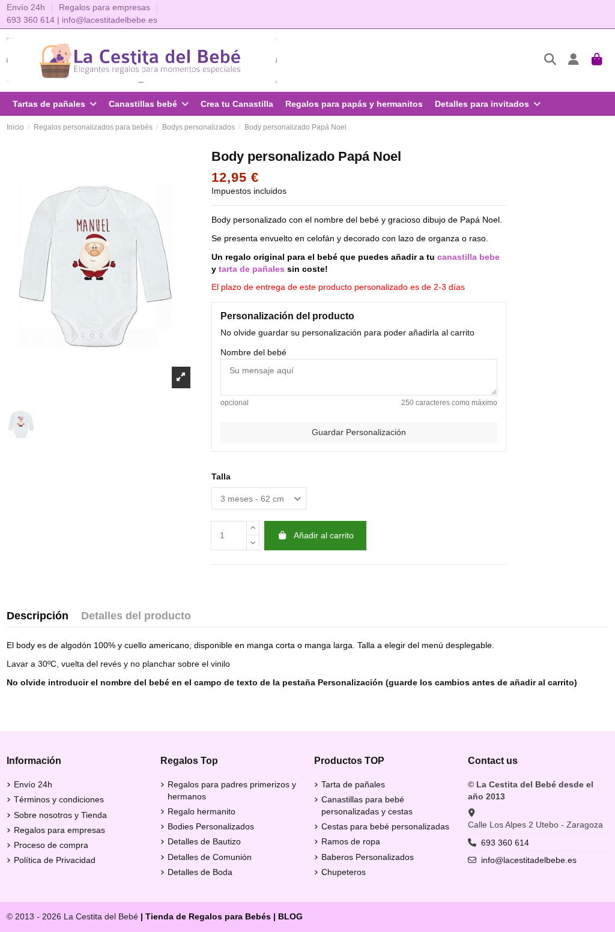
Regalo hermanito (201, 811)
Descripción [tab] (37, 616)
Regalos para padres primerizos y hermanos (232, 790)
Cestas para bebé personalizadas (385, 826)
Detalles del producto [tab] (136, 616)
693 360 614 (31, 20)
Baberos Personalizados (367, 857)
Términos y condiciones (59, 799)
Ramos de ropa (350, 841)
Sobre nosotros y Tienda (60, 815)
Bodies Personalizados (211, 826)
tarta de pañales (252, 269)
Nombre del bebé (253, 352)
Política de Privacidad (54, 860)
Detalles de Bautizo (204, 841)
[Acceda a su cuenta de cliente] (573, 60)
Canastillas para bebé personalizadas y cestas (367, 805)
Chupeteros (343, 872)
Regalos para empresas (104, 7)
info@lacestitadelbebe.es (109, 20)
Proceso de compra (51, 845)
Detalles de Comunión (210, 857)
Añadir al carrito (324, 535)
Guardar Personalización (359, 432)
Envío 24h (27, 7)
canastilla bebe (468, 257)
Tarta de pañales (353, 784)
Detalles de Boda (200, 872)
